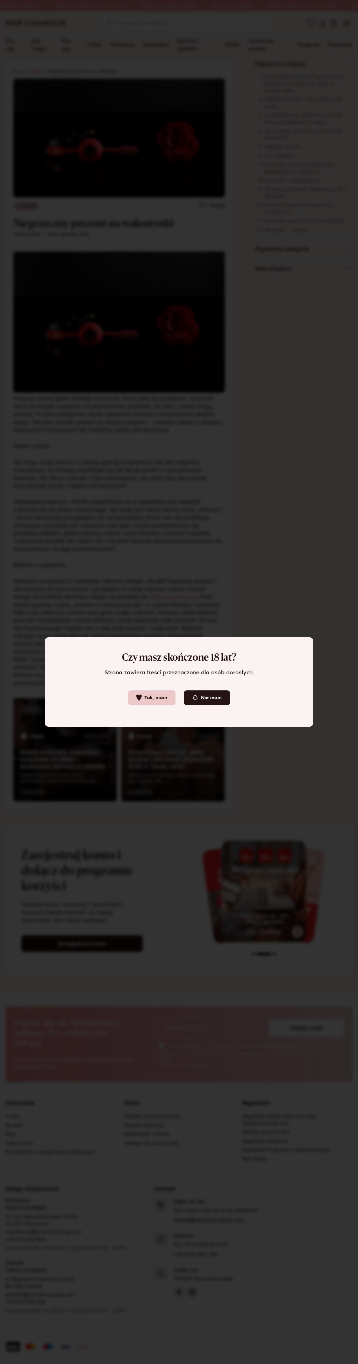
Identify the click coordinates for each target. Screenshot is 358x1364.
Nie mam (211, 698)
